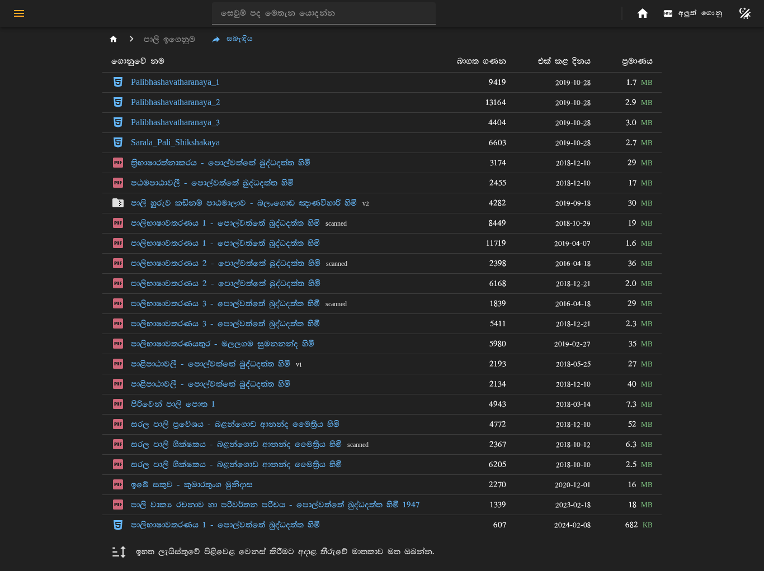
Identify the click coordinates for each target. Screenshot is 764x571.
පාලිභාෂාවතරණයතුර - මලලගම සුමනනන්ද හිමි (222, 344)
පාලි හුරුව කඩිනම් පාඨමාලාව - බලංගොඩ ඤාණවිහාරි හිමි (244, 203)
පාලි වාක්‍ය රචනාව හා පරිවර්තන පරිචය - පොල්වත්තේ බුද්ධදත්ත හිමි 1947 (275, 505)
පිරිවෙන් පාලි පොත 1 (173, 404)
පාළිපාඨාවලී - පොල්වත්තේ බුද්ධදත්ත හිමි (210, 364)
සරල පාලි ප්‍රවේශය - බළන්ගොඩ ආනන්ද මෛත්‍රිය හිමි (235, 424)
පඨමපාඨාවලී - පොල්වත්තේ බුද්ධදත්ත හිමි (212, 183)
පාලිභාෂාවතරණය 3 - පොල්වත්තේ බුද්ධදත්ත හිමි (225, 303)
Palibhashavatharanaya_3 (175, 122)
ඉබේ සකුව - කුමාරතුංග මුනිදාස (192, 484)
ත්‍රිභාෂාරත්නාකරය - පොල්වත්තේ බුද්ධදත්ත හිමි (220, 163)
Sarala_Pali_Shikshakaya (175, 142)
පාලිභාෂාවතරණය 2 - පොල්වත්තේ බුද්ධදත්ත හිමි (225, 263)
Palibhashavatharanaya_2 (175, 102)
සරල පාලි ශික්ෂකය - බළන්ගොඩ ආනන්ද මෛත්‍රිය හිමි (236, 444)
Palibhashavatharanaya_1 (175, 82)
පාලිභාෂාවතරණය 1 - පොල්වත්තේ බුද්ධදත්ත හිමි (225, 223)
